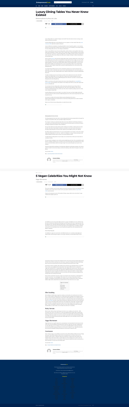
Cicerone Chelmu (56, 158)
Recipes (72, 379)
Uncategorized (72, 392)
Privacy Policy (86, 405)
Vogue (73, 395)
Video (73, 394)
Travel (73, 391)
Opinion (64, 396)
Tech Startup (76, 351)
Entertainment (40, 172)
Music (64, 392)
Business (56, 382)
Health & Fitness (64, 383)
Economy (56, 390)
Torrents (72, 390)
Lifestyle (64, 390)
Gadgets (64, 379)
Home (36, 8)
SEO (72, 382)
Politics (64, 399)
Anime (56, 378)
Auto (56, 379)
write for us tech (64, 352)
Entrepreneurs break (56, 394)
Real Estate (72, 378)
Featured (56, 396)
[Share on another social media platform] (83, 24)
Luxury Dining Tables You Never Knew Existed (54, 153)
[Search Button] (71, 2)
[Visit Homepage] (44, 2)
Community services (56, 386)
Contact (90, 405)
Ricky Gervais (62, 286)
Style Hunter (73, 387)
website (72, 396)
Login (92, 2)
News (64, 395)
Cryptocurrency (56, 387)
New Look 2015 (64, 394)
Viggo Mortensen (63, 287)
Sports (72, 383)
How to (64, 386)
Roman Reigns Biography (49, 230)
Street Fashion (72, 386)
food (39, 8)
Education (56, 391)
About (82, 405)
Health (64, 382)
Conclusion (62, 289)
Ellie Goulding (62, 285)
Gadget (64, 378)
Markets (64, 391)
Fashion (56, 395)
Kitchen (64, 387)
